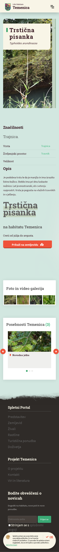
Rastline (14, 435)
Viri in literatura (19, 480)
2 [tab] (29, 371)
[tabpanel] (29, 349)
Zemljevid (15, 423)
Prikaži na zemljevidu (25, 244)
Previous (3, 351)
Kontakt (13, 474)
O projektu (15, 468)
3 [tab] (32, 371)
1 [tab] (27, 371)
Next (56, 351)
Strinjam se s (25, 527)
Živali (12, 429)
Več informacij (11, 545)
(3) (47, 324)
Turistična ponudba (22, 441)
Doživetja (14, 447)
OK (51, 537)
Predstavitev (17, 417)
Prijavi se (44, 519)
